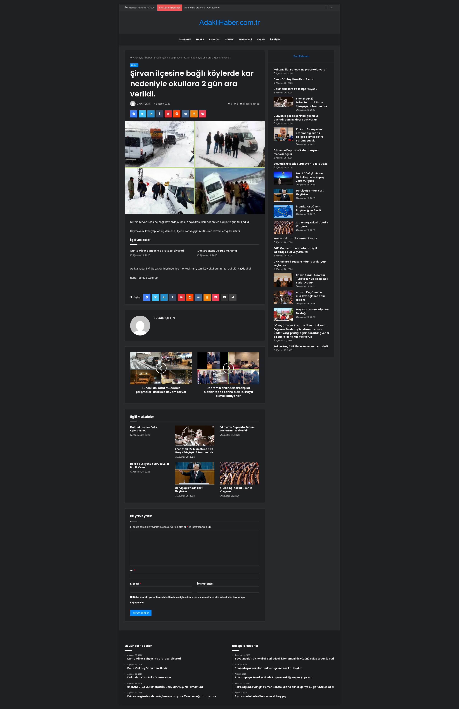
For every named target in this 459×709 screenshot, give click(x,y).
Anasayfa (185, 39)
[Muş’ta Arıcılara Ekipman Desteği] (283, 314)
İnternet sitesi (205, 583)
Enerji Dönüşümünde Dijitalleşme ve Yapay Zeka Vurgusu (310, 177)
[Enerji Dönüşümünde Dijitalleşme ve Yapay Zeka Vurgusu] (283, 178)
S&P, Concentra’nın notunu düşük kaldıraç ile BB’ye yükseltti (296, 250)
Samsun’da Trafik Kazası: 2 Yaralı (295, 238)
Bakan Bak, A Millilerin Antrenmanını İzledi (301, 346)
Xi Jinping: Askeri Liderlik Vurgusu (236, 489)
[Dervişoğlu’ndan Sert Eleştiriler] (194, 473)
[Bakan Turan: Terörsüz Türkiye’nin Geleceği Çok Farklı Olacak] (283, 280)
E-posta (135, 583)
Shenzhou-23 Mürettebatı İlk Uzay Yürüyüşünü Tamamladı (194, 450)
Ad (132, 570)
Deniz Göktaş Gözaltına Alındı (217, 250)
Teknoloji (245, 39)
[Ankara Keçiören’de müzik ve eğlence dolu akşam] (283, 297)
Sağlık (229, 39)
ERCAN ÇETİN (144, 103)
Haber (200, 39)
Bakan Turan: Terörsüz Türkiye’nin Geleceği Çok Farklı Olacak (312, 278)
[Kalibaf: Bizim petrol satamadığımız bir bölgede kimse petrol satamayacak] (283, 134)
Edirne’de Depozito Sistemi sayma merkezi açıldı (237, 428)
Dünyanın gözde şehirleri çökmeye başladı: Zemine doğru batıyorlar (296, 117)
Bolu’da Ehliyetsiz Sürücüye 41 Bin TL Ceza (149, 465)
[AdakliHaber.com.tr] (229, 22)
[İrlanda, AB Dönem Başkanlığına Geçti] (283, 211)
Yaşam (261, 39)
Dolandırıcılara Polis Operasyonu (202, 7)
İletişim (275, 39)
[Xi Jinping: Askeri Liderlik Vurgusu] (239, 473)
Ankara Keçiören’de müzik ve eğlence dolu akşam (310, 296)
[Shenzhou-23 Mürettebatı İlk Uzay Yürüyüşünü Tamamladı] (194, 436)
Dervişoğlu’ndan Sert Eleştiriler (189, 489)
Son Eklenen (301, 56)
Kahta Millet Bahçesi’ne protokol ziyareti (157, 250)
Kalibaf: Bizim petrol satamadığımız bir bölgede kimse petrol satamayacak (310, 134)
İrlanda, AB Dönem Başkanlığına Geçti (308, 208)
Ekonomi (214, 39)
